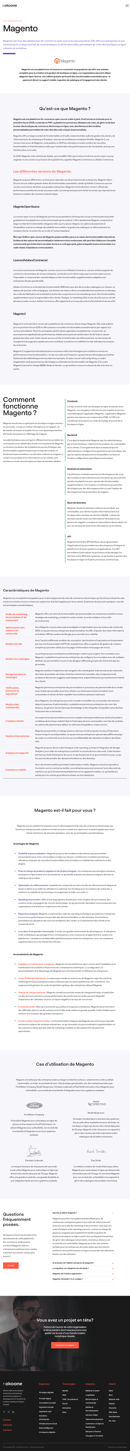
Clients (112, 1384)
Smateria (112, 1408)
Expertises (44, 1384)
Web (64, 1395)
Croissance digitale (47, 1432)
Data (64, 1412)
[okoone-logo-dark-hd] (10, 5)
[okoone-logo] (12, 1383)
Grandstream (114, 1416)
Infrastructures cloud (48, 1423)
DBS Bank (113, 1412)
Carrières (7, 1425)
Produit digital (45, 1398)
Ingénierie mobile (46, 1407)
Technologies (69, 1384)
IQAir (111, 1391)
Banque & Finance (93, 1431)
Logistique (90, 1395)
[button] (83, 1213)
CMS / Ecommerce (70, 1399)
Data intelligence (46, 1428)
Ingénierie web (45, 1411)
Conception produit (47, 1403)
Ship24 (112, 1403)
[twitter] (9, 1412)
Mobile (65, 1391)
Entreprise (66, 1408)
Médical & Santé (92, 1391)
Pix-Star (112, 1421)
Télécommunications (94, 1419)
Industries (90, 1384)
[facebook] (4, 1412)
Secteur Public (92, 1415)
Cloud (64, 1403)
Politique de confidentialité (117, 1447)
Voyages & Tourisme (94, 1436)
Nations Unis (114, 1399)
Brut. (111, 1395)
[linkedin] (13, 1412)
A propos (7, 1430)
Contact (7, 1420)
